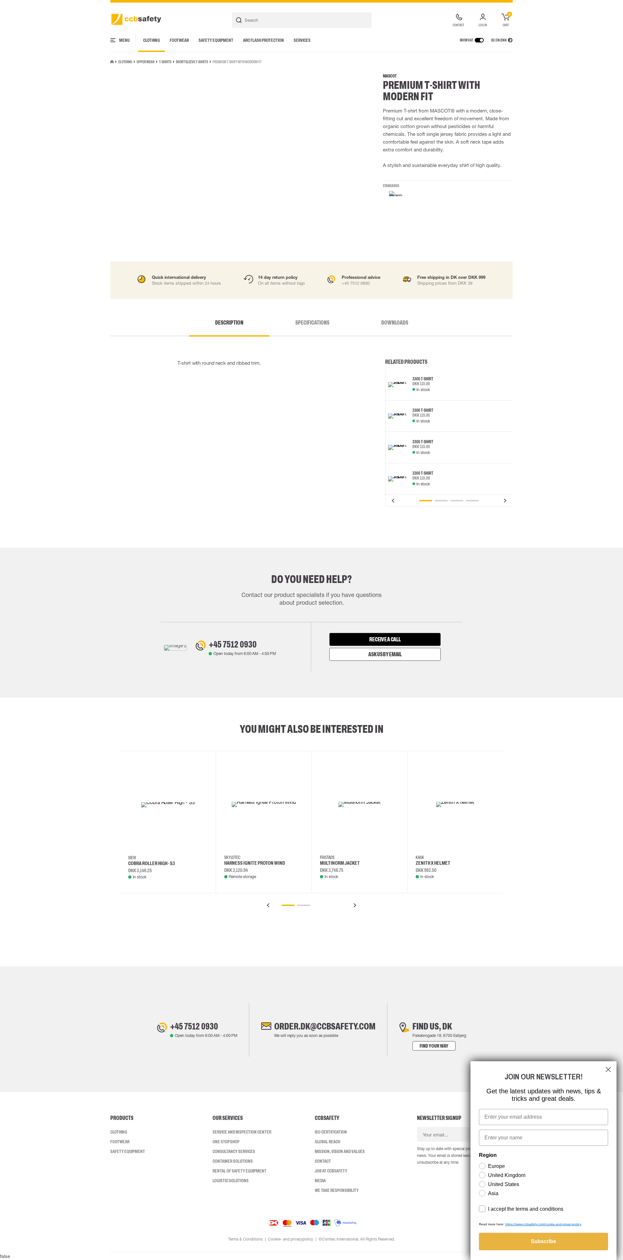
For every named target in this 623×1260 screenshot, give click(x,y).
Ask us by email (385, 654)
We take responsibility (337, 1190)
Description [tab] (229, 322)
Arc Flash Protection (263, 40)
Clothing (151, 40)
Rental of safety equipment (239, 1170)
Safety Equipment (216, 40)
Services (302, 40)
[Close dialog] (608, 1069)
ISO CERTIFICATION (331, 1132)
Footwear (179, 40)
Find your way (434, 1046)
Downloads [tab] (394, 322)
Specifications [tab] (312, 322)
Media (320, 1180)
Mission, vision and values (340, 1151)
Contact (323, 1161)
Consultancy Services (234, 1151)
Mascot (390, 76)
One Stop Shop (226, 1141)
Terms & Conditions (245, 1239)
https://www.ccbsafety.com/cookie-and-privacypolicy (543, 1224)
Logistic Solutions (231, 1180)
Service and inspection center (242, 1132)
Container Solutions (233, 1161)
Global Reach (327, 1141)
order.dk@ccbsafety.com (324, 1026)
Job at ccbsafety (331, 1170)
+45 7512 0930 (233, 644)
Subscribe (543, 1241)
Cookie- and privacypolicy (290, 1239)
